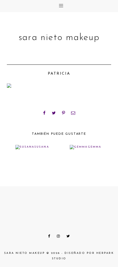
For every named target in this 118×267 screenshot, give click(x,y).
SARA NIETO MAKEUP (59, 38)
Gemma (94, 146)
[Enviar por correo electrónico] (73, 113)
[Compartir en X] (54, 113)
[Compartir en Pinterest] (64, 113)
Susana (41, 146)
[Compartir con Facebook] (44, 113)
